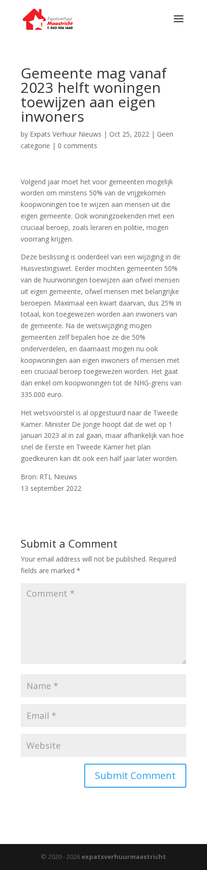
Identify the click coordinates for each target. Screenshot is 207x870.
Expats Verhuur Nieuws (66, 134)
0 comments (77, 145)
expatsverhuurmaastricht (123, 856)
